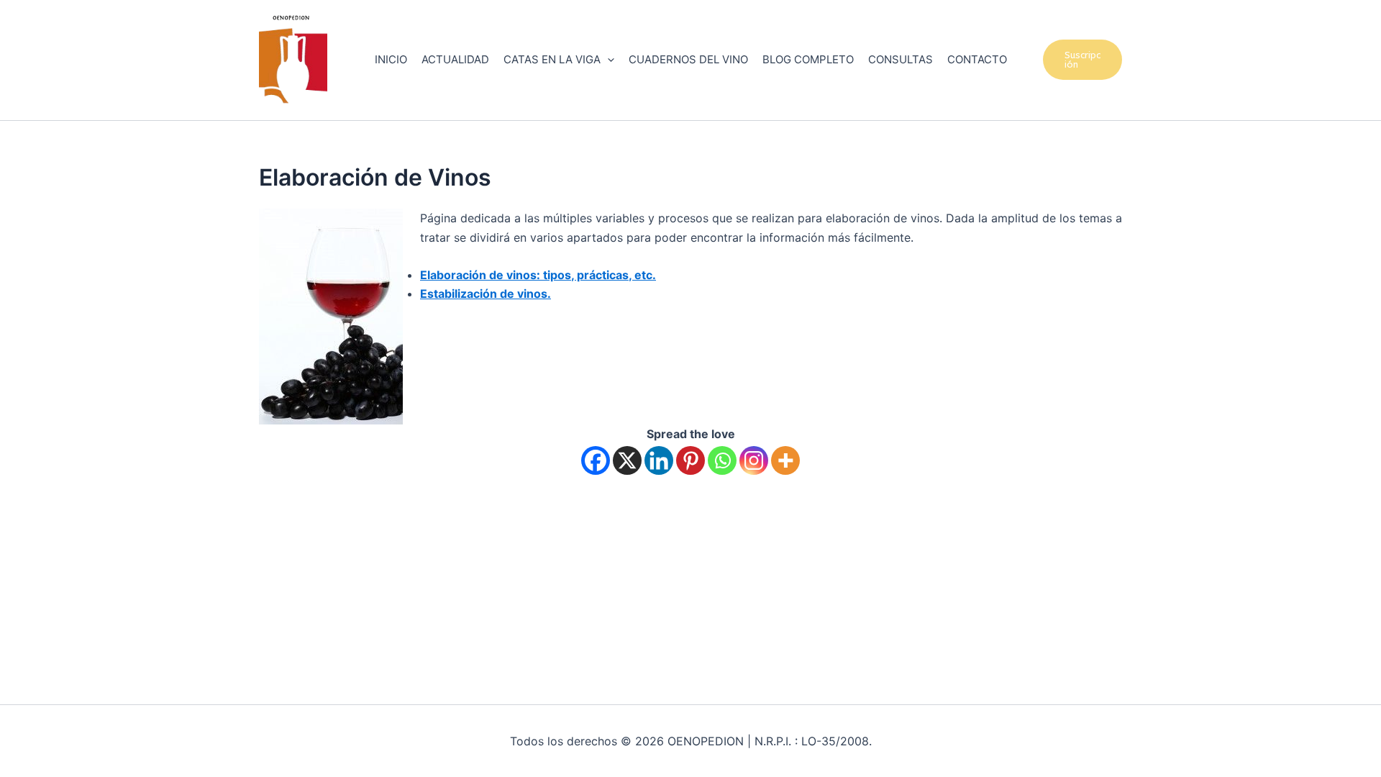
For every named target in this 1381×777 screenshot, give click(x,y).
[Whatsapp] (722, 460)
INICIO (391, 59)
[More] (785, 460)
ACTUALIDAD (455, 59)
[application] (607, 59)
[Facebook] (595, 460)
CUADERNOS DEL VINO (688, 59)
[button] (1083, 60)
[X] (627, 460)
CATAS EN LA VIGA (552, 59)
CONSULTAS (900, 59)
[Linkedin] (658, 460)
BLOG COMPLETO (808, 59)
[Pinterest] (690, 460)
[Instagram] (753, 460)
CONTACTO (977, 59)
